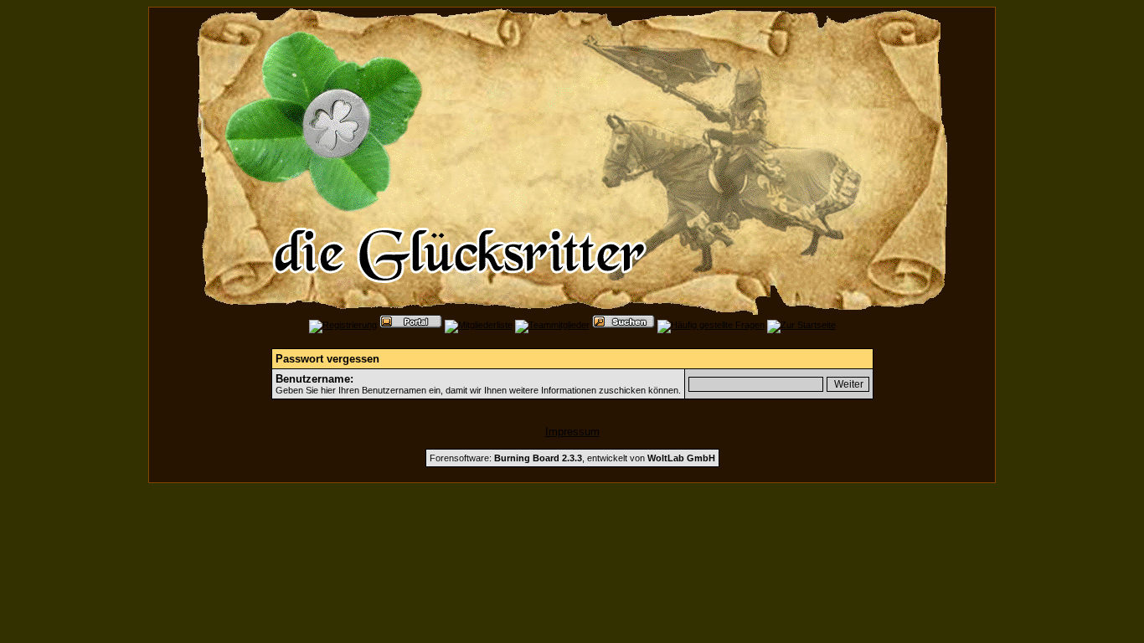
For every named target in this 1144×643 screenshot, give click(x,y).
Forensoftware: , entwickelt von (572, 458)
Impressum (572, 431)
